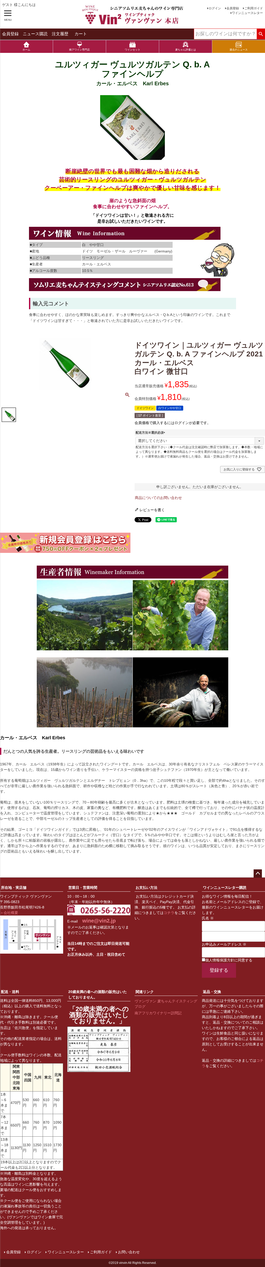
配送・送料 (10, 992)
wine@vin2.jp (99, 921)
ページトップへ (258, 873)
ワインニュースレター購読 (224, 887)
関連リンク (145, 992)
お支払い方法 (146, 887)
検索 (261, 34)
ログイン (215, 8)
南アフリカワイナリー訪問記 (158, 1013)
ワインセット (132, 49)
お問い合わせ (129, 1252)
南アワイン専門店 (79, 49)
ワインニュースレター (247, 13)
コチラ (169, 913)
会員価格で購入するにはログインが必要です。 (173, 423)
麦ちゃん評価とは (185, 49)
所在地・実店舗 (13, 887)
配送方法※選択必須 (151, 432)
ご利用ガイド (253, 8)
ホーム (26, 49)
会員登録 (232, 8)
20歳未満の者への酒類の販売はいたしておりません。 (97, 994)
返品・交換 (212, 992)
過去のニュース (239, 49)
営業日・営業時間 (82, 887)
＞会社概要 (9, 913)
